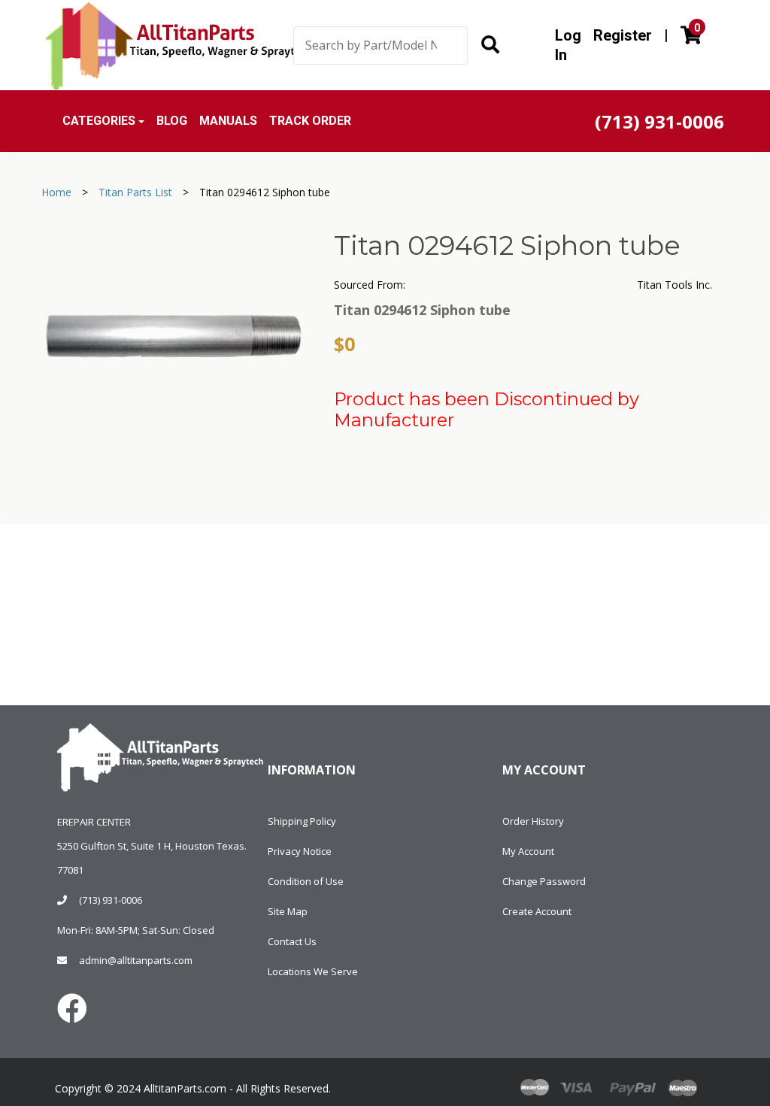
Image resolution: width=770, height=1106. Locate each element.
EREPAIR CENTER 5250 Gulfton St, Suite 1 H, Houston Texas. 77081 (152, 846)
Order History (533, 821)
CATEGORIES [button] (98, 121)
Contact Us (292, 941)
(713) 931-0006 (110, 900)
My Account (528, 851)
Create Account (536, 911)
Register (622, 35)
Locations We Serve (313, 971)
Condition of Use (306, 881)
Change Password (544, 881)
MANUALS (228, 121)
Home (56, 192)
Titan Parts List (135, 192)
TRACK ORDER (310, 121)
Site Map (288, 911)
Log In (568, 45)
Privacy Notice (300, 851)
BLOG (171, 121)
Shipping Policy (302, 821)
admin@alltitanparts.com (135, 960)
